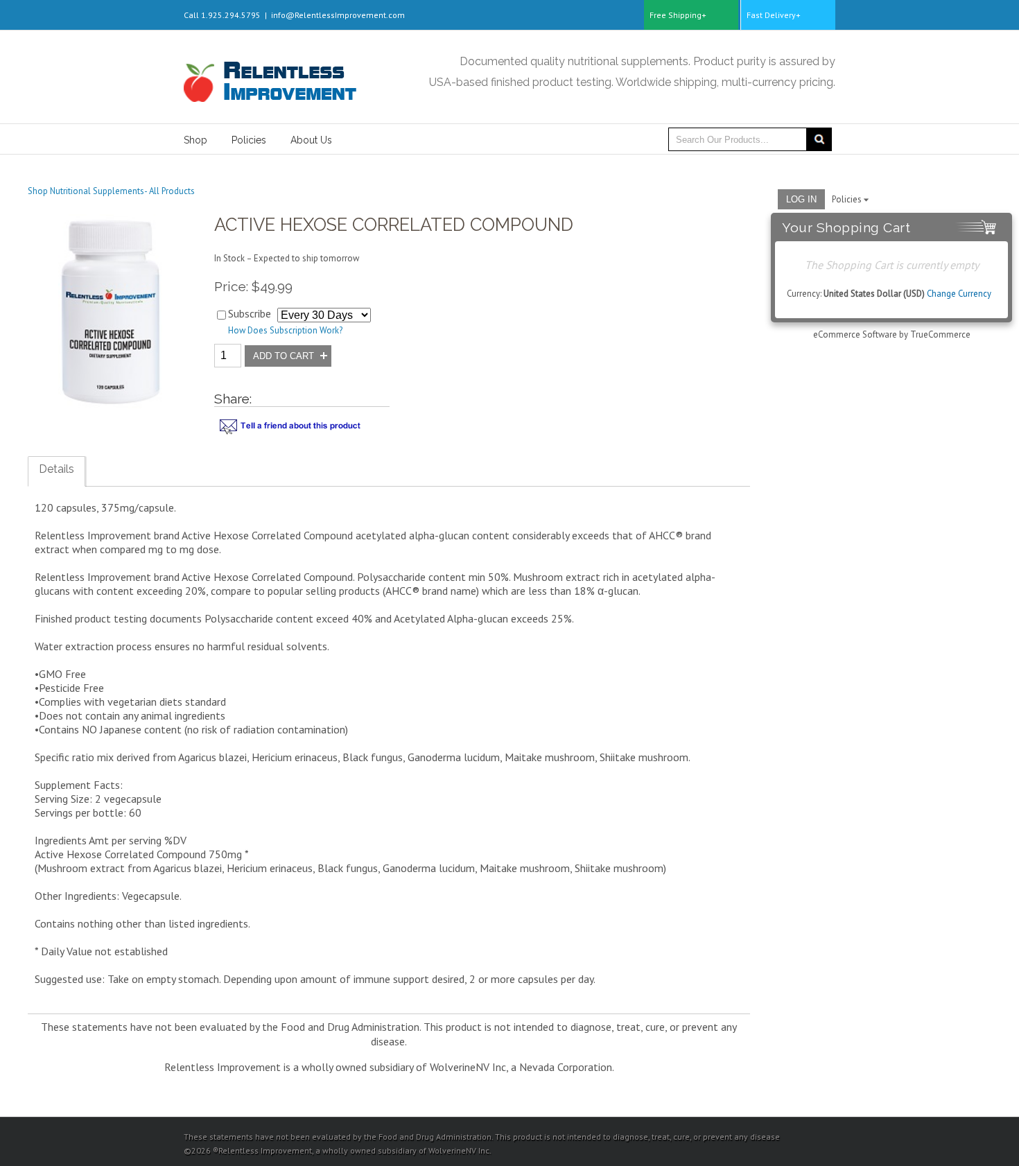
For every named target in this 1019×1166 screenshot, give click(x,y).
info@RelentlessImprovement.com (338, 15)
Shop (195, 140)
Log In (801, 199)
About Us (311, 140)
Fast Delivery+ (774, 15)
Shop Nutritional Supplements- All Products (111, 191)
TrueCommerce (940, 334)
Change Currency (959, 293)
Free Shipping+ (678, 15)
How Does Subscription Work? (285, 330)
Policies (249, 140)
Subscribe (249, 313)
